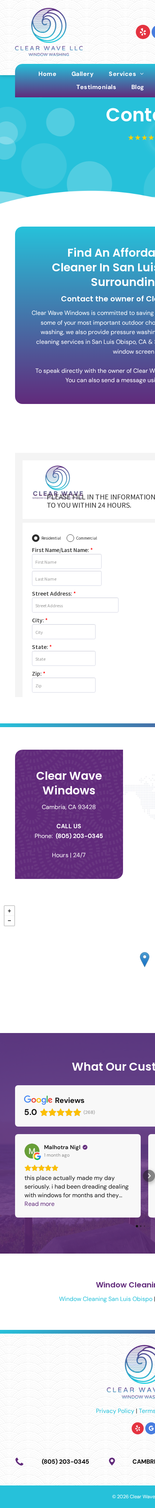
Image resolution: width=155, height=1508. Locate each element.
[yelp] (143, 33)
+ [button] (9, 911)
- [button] (9, 921)
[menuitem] (47, 74)
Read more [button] (39, 1204)
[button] (15, 1176)
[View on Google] (32, 1151)
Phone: (44, 836)
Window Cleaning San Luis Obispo (105, 1299)
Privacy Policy (115, 1411)
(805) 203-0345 (79, 836)
